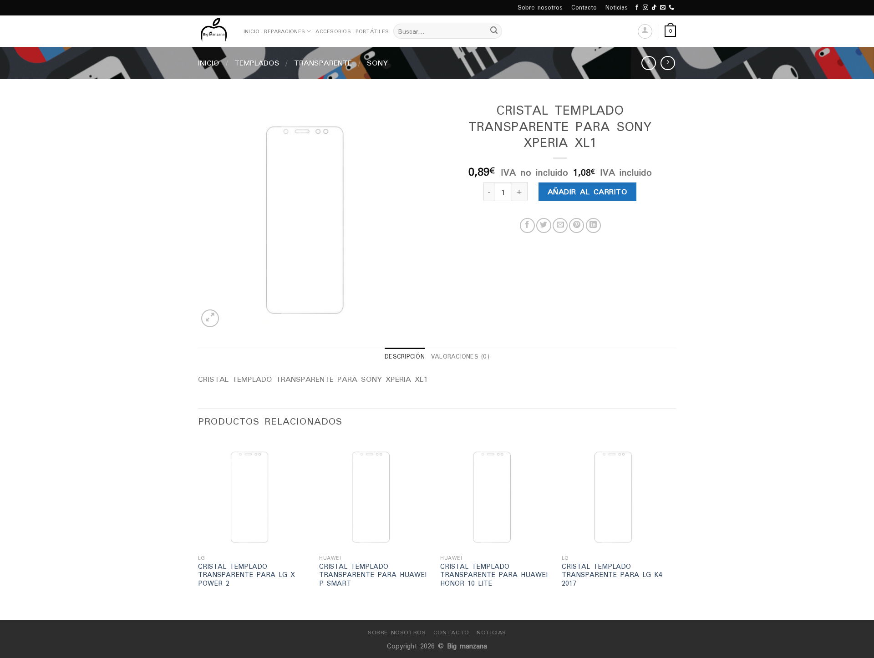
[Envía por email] (560, 225)
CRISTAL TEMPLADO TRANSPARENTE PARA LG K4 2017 (612, 575)
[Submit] (494, 31)
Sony (377, 63)
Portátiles (372, 31)
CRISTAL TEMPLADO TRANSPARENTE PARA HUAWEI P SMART (373, 575)
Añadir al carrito (587, 191)
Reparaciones (284, 31)
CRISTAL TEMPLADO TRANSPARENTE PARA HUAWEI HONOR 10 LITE (494, 575)
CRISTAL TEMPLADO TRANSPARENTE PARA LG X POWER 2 (246, 575)
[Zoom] (210, 318)
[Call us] (671, 8)
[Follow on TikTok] (654, 8)
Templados (256, 63)
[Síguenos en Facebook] (637, 8)
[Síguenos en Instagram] (645, 8)
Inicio (251, 31)
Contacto (584, 7)
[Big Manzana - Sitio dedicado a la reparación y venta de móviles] (214, 31)
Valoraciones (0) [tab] (460, 356)
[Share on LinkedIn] (593, 225)
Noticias (616, 7)
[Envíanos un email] (663, 8)
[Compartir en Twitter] (543, 225)
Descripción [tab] (405, 356)
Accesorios (333, 31)
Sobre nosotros (540, 7)
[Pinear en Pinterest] (576, 225)
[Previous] (198, 528)
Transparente (323, 63)
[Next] (673, 528)
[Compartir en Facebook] (527, 225)
